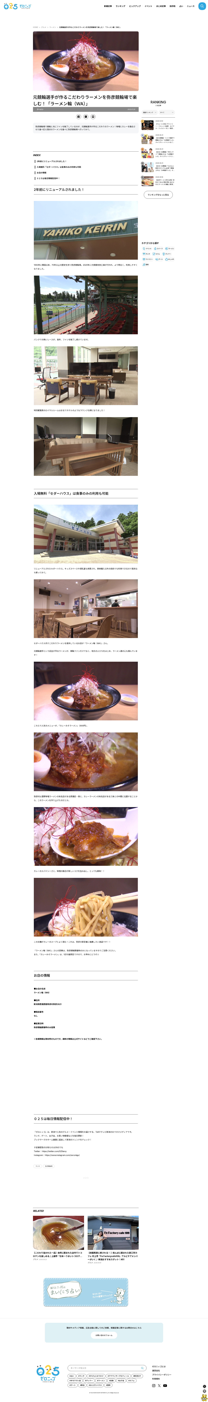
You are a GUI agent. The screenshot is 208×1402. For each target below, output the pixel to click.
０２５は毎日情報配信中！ (48, 178)
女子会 (121, 1381)
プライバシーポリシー (161, 1374)
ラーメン (171, 249)
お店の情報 (41, 172)
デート (160, 259)
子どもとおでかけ (96, 1376)
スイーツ (160, 249)
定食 (112, 1381)
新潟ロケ (137, 1376)
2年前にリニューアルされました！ (52, 161)
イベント (148, 6)
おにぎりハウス (96, 1385)
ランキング (120, 6)
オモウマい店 (76, 1381)
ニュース (191, 6)
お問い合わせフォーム (104, 1335)
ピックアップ (135, 6)
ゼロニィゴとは (159, 1366)
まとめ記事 (161, 6)
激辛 (108, 1385)
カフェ (158, 254)
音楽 (147, 264)
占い (181, 6)
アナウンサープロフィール (119, 1376)
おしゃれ (171, 259)
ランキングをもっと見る (158, 195)
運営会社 (156, 1370)
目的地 (172, 6)
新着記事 (108, 6)
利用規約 (156, 1379)
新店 (82, 1385)
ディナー (168, 254)
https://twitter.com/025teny (54, 1151)
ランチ (38, 1166)
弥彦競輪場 (48, 1166)
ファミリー (149, 259)
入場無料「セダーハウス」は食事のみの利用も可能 (59, 167)
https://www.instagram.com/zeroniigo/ (62, 1155)
